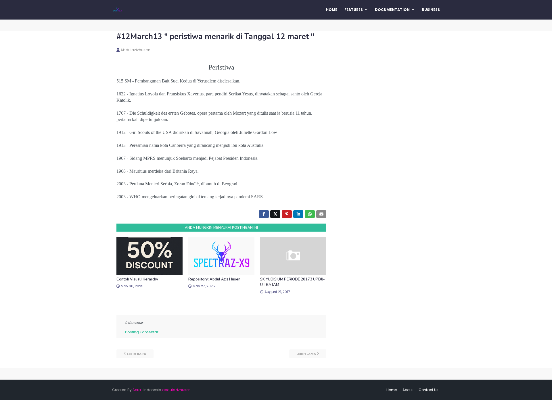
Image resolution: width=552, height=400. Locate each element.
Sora (137, 389)
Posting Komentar (141, 332)
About (407, 389)
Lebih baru (136, 353)
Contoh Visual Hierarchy (137, 279)
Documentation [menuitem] (392, 9)
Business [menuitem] (431, 9)
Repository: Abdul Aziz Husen (214, 279)
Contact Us (428, 389)
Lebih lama (306, 353)
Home (391, 389)
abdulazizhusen (135, 50)
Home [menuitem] (331, 9)
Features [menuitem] (353, 9)
